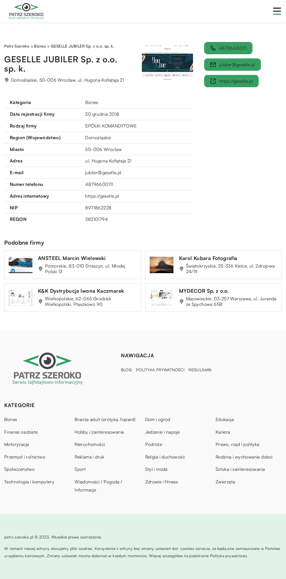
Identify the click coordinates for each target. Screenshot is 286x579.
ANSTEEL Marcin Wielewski (72, 258)
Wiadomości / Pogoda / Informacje (98, 486)
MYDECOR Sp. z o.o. (204, 291)
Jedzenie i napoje (162, 432)
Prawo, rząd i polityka (237, 444)
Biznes (91, 102)
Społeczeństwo (19, 469)
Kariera (223, 432)
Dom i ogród (157, 419)
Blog (126, 369)
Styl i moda (156, 469)
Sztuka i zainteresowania (240, 469)
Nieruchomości (90, 444)
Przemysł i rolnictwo (24, 457)
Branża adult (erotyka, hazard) (105, 419)
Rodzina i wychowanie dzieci (244, 457)
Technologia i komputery (29, 482)
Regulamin (200, 369)
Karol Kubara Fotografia (208, 258)
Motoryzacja (16, 444)
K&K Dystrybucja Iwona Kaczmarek (81, 291)
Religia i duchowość (165, 457)
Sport (80, 469)
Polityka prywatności (160, 369)
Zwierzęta (225, 482)
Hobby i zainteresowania (99, 432)
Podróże (153, 444)
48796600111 (99, 184)
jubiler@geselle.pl (103, 172)
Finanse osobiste (21, 432)
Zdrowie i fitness (161, 482)
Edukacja (225, 419)
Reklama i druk (89, 457)
